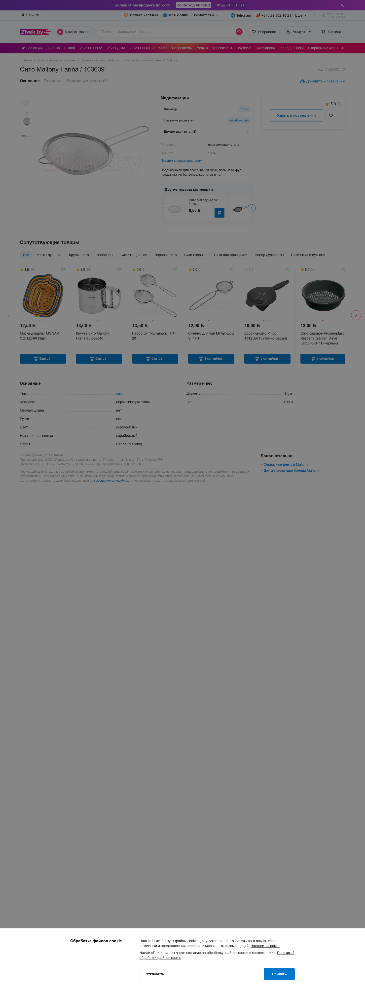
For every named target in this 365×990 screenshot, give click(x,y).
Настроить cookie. (265, 946)
